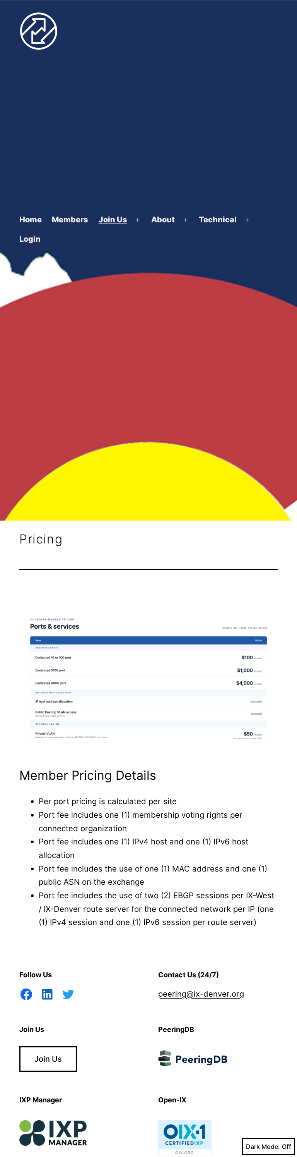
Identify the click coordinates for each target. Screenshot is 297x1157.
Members (70, 219)
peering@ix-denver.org (201, 994)
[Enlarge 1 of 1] (267, 615)
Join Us (113, 219)
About (163, 219)
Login (30, 239)
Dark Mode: (263, 1146)
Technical (218, 219)
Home (30, 219)
